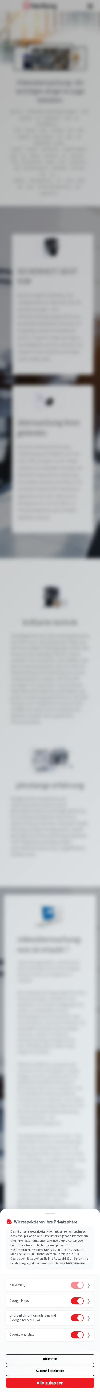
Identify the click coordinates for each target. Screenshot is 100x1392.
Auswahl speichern (50, 1371)
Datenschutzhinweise (70, 1263)
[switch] (77, 1285)
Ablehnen (50, 1359)
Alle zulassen (50, 1383)
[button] (50, 1285)
